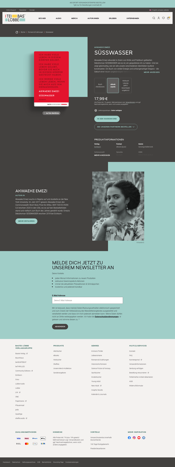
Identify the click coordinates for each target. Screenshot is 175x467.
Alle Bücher (57, 351)
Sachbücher (95, 373)
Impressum (6, 462)
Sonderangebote (59, 373)
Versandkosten (130, 102)
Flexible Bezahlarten (97, 448)
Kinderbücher (96, 377)
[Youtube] (138, 437)
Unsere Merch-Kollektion (62, 368)
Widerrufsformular (136, 386)
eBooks (56, 355)
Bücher (23, 32)
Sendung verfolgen (136, 368)
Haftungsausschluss (28, 462)
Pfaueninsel (19, 405)
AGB (131, 381)
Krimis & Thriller (97, 351)
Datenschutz (16, 462)
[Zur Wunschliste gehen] (163, 18)
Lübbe (17, 388)
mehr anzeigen (152, 72)
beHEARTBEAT (20, 362)
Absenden (60, 326)
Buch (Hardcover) (100, 85)
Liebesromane (96, 355)
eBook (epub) (112, 85)
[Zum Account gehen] (158, 18)
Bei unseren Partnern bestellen (114, 127)
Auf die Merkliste (52, 113)
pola (17, 410)
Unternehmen (133, 18)
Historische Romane (98, 364)
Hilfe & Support (11, 10)
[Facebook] (129, 437)
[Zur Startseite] (16, 32)
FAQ (130, 355)
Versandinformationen (137, 364)
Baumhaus (19, 358)
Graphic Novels (97, 390)
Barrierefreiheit (46, 462)
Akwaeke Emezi (102, 47)
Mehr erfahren (26, 221)
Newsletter (22, 10)
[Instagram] (134, 437)
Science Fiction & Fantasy (100, 368)
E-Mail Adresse (58, 295)
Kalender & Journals (98, 394)
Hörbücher (57, 360)
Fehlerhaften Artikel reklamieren (141, 377)
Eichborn (97, 147)
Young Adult (96, 381)
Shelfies (56, 364)
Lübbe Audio (20, 384)
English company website (160, 10)
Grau (17, 379)
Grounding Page (58, 462)
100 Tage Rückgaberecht (99, 444)
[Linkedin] (143, 437)
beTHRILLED (20, 366)
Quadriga (18, 414)
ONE (17, 397)
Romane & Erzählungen (35, 32)
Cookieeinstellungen (72, 462)
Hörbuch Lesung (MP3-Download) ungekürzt (126, 85)
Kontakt (32, 10)
